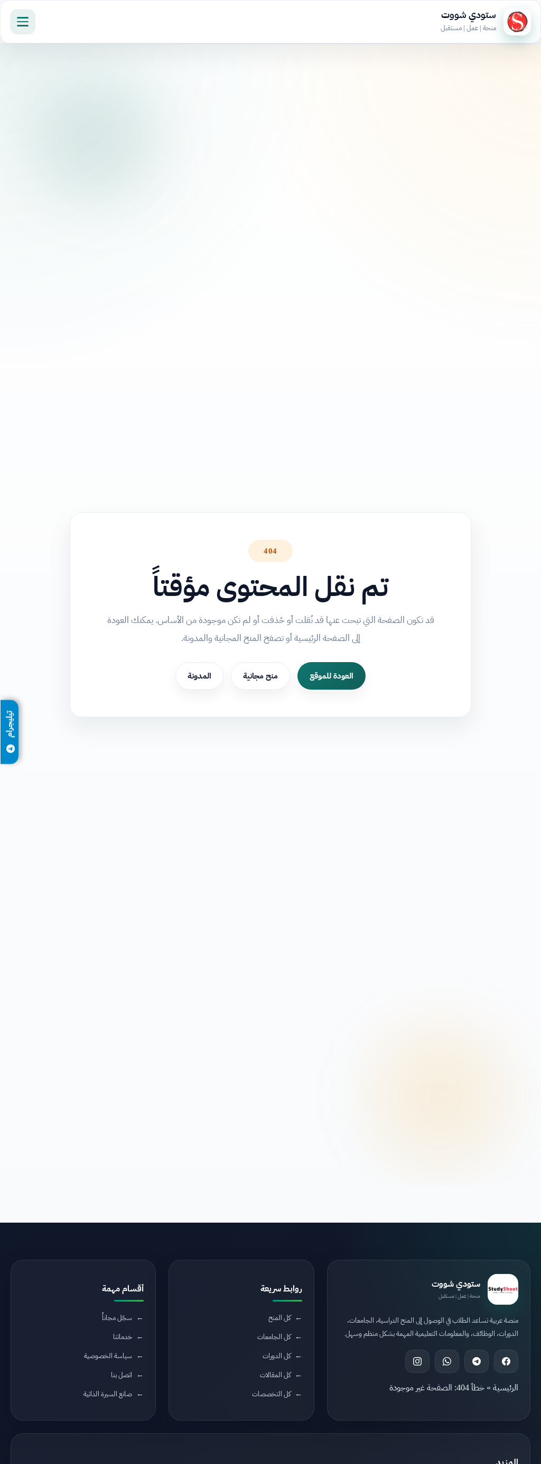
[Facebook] (506, 1361)
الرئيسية (505, 1387)
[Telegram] (476, 1361)
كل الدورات (277, 1356)
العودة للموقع (331, 676)
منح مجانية (260, 676)
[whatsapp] (447, 1361)
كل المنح (279, 1318)
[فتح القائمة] (22, 21)
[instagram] (417, 1361)
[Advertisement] (168, 1375)
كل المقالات (275, 1375)
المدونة (199, 676)
